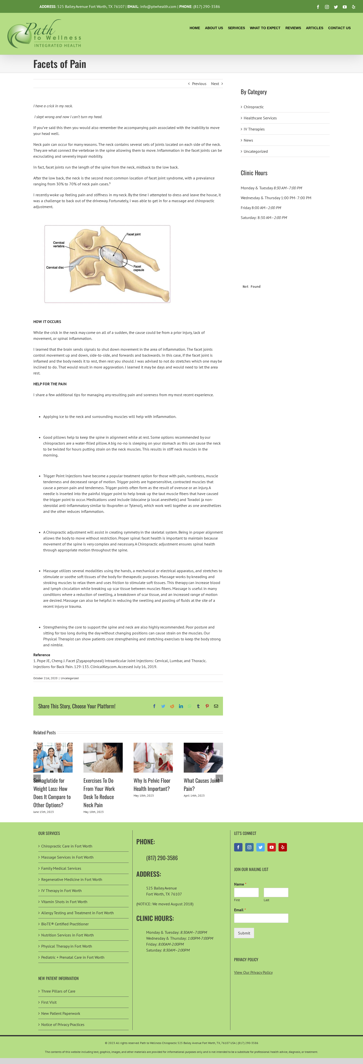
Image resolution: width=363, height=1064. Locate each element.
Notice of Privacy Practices (62, 1024)
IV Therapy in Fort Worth (61, 890)
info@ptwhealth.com (158, 6)
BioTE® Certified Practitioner (65, 923)
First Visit (49, 1002)
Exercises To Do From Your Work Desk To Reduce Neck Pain (99, 792)
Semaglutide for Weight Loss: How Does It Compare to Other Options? (52, 792)
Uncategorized (70, 678)
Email (240, 909)
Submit (244, 933)
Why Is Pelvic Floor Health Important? (152, 784)
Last (266, 900)
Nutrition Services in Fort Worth (67, 935)
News (248, 140)
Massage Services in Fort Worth (67, 857)
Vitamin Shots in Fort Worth (64, 901)
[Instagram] (249, 847)
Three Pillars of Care (58, 991)
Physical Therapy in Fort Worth (66, 946)
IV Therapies (254, 129)
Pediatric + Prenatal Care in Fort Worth (72, 957)
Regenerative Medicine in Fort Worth (71, 879)
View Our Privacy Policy (253, 972)
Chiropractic (254, 106)
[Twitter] (260, 847)
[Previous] (37, 778)
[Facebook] (238, 847)
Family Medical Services (61, 868)
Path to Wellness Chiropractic (158, 1043)
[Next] (219, 778)
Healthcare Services (260, 117)
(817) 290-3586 (206, 6)
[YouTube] (271, 847)
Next (215, 83)
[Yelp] (283, 847)
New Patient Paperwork (60, 1013)
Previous (199, 83)
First (237, 900)
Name (240, 884)
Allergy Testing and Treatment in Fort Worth (77, 912)
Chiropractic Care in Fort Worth (66, 846)
